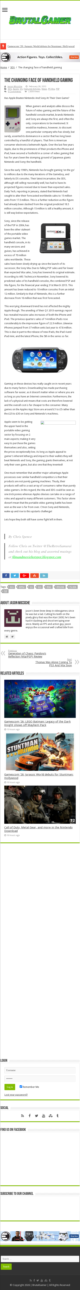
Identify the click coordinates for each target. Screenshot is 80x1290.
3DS (12, 67)
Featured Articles (32, 89)
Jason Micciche (15, 86)
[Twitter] (36, 1116)
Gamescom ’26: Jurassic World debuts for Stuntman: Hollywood (41, 46)
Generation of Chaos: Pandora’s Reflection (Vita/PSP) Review (27, 653)
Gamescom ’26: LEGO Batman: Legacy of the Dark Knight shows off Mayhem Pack (37, 723)
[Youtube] (43, 1116)
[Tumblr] (57, 1116)
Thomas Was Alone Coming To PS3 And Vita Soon (53, 662)
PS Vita (51, 89)
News (44, 89)
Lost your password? (16, 1094)
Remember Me (30, 1086)
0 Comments (14, 91)
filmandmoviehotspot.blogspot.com (36, 556)
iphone (60, 587)
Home (3, 67)
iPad (49, 587)
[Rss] (22, 1116)
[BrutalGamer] (40, 19)
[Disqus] (40, 902)
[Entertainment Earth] (40, 57)
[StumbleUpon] (50, 1116)
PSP (57, 89)
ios (39, 587)
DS (21, 89)
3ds (12, 587)
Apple (16, 89)
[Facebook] (29, 1116)
